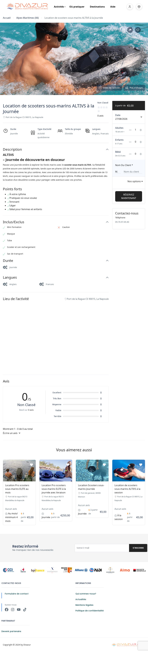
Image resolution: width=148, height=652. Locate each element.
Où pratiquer (76, 6)
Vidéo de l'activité (111, 87)
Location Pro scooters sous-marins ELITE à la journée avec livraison (54, 489)
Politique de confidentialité (89, 610)
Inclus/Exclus (13, 222)
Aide (112, 6)
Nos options (134, 181)
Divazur (27, 644)
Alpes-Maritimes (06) (27, 17)
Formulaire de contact (16, 593)
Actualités (80, 599)
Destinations (97, 6)
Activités (59, 6)
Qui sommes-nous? (85, 593)
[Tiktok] (25, 609)
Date (117, 115)
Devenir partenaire (11, 631)
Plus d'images (136, 87)
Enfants (119, 139)
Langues (10, 277)
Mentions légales (84, 605)
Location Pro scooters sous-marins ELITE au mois (17, 489)
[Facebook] (6, 609)
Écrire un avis (10, 433)
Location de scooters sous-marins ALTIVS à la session (127, 489)
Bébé (118, 151)
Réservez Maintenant (128, 196)
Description (12, 149)
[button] (139, 6)
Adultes (119, 127)
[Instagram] (12, 609)
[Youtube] (19, 609)
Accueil (7, 17)
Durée (8, 261)
